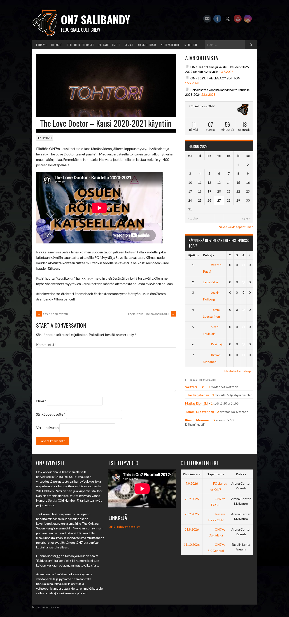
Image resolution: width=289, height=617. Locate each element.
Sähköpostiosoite (50, 414)
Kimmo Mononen (197, 420)
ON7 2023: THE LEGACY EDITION (215, 78)
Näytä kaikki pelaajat (238, 371)
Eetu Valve (210, 282)
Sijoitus (193, 255)
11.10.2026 (192, 544)
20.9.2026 (192, 499)
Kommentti (46, 344)
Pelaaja (208, 255)
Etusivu (41, 44)
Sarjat (128, 44)
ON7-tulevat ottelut (124, 527)
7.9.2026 (192, 483)
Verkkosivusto (47, 427)
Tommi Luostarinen (199, 412)
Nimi (41, 401)
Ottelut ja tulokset (80, 44)
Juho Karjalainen (197, 395)
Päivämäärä (191, 474)
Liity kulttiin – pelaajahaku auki (151, 314)
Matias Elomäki (196, 403)
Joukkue (56, 44)
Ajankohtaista (147, 44)
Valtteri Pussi (195, 387)
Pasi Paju (217, 344)
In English (190, 44)
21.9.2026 (192, 529)
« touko (192, 218)
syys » (246, 218)
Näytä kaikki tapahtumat (236, 227)
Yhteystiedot (170, 44)
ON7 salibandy (95, 19)
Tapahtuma (215, 474)
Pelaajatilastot (109, 44)
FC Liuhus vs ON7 (201, 106)
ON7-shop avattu (52, 314)
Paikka (241, 474)
